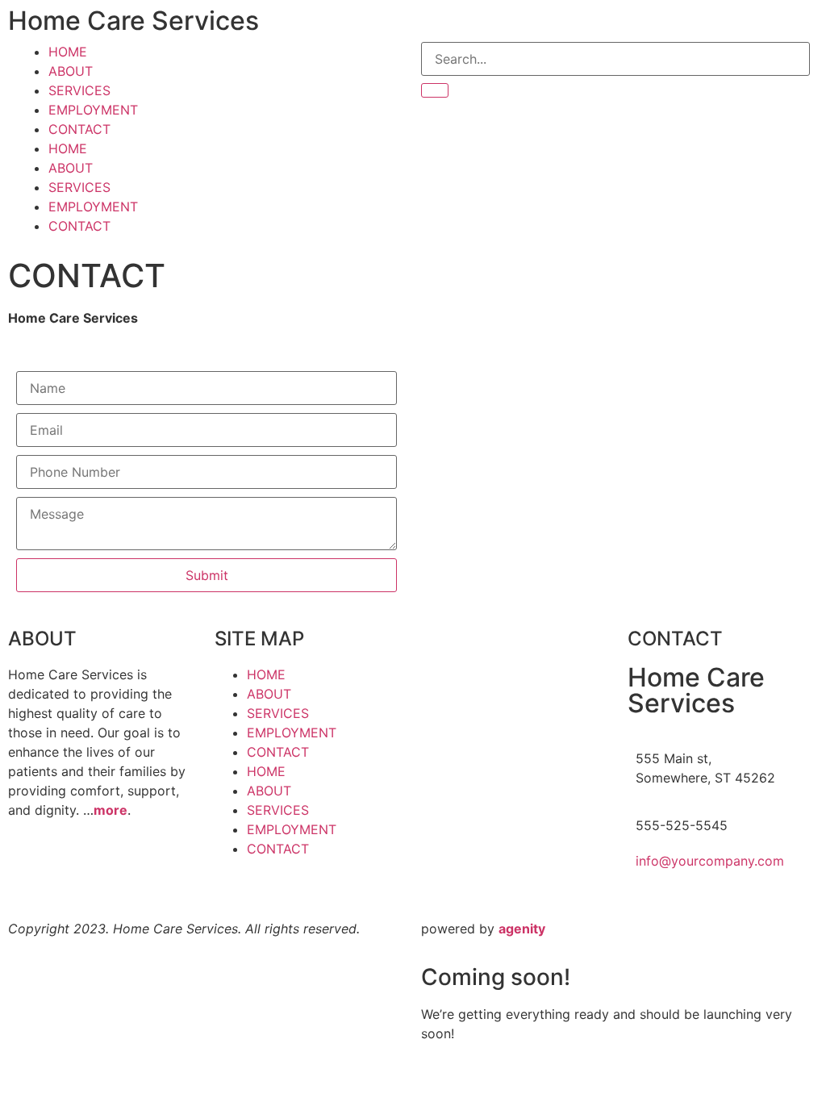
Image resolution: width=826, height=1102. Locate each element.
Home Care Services (133, 20)
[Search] (434, 90)
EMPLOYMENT (93, 110)
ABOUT (70, 71)
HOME (67, 52)
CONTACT (79, 129)
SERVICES (79, 90)
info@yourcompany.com (710, 861)
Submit (207, 575)
